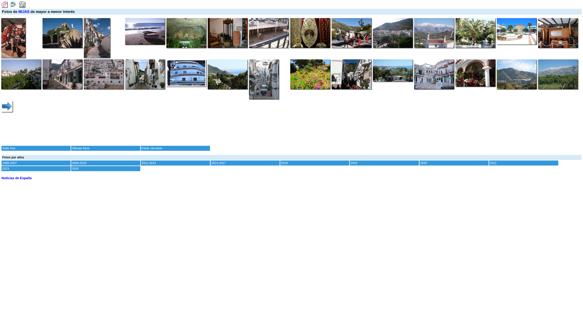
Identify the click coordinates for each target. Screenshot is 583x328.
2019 (354, 163)
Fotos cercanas (152, 148)
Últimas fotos (81, 148)
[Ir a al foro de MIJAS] (22, 4)
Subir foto (8, 148)
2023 (5, 168)
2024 (75, 168)
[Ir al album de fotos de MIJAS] (13, 4)
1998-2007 (9, 163)
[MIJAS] (4, 4)
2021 (493, 163)
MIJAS (23, 12)
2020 (423, 163)
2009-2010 (79, 163)
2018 (284, 163)
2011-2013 (149, 163)
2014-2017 (218, 163)
